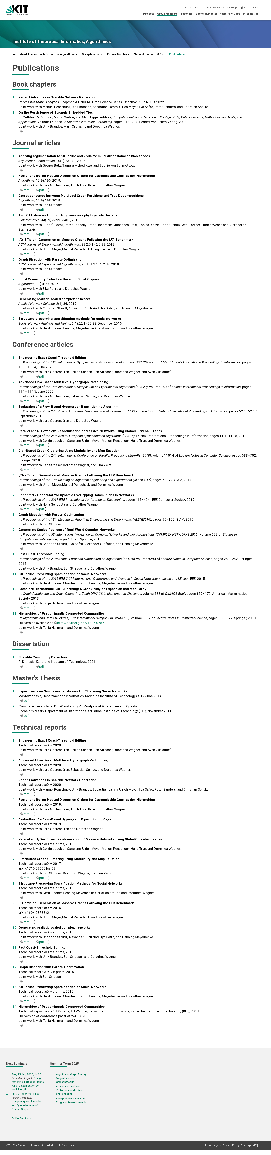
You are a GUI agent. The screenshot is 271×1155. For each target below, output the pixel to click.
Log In (261, 1145)
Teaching (187, 13)
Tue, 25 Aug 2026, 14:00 (26, 1074)
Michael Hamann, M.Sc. (149, 54)
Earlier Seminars (21, 1118)
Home (187, 7)
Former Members (118, 54)
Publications (177, 54)
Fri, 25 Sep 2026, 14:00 (26, 1093)
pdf (41, 190)
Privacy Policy (215, 7)
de (255, 7)
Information (251, 13)
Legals (199, 7)
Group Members (167, 13)
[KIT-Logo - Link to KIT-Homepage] (17, 10)
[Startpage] (264, 13)
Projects (148, 13)
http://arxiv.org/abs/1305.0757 (80, 623)
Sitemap (232, 7)
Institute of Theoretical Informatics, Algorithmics (62, 41)
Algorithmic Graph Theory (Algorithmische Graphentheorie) (71, 1078)
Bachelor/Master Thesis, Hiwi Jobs (218, 13)
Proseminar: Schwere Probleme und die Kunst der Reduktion (70, 1090)
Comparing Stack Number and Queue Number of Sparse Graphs (27, 1105)
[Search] (264, 7)
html (26, 131)
